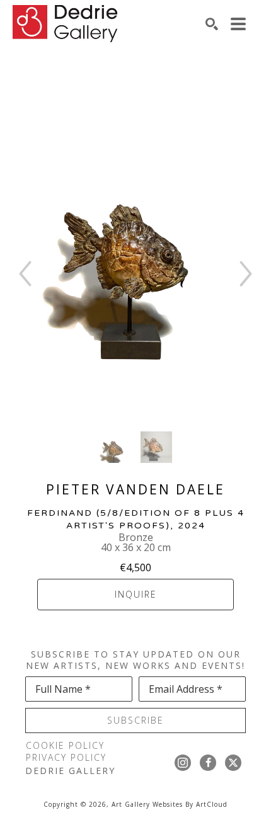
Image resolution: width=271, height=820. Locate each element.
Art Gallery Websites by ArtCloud (170, 804)
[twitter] (233, 763)
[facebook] (208, 763)
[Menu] (238, 24)
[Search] (211, 24)
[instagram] (183, 763)
